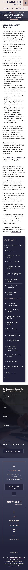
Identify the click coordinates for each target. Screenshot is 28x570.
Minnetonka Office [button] (14, 487)
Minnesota (18, 217)
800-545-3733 (21, 8)
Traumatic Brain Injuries (12, 330)
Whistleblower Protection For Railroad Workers (12, 348)
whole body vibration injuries (12, 181)
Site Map (15, 562)
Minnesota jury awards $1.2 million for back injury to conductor (14, 160)
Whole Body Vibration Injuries (14, 356)
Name (5, 399)
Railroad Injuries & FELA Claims (12, 246)
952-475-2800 (8, 8)
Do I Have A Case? (13, 262)
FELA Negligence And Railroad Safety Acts (14, 274)
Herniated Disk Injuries (11, 293)
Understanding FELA (13, 335)
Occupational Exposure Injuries (12, 304)
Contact (5, 227)
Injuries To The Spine (13, 299)
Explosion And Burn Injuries (13, 267)
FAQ (7, 377)
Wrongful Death (12, 361)
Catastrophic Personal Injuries (12, 368)
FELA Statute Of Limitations (12, 287)
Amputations (11, 251)
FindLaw (18, 566)
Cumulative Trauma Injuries (13, 256)
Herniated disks (9, 116)
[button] (25, 3)
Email (5, 416)
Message (6, 425)
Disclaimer (6, 441)
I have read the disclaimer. (15, 445)
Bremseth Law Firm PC (16, 557)
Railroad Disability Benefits (12, 311)
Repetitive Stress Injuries (12, 323)
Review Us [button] (14, 552)
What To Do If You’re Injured (13, 341)
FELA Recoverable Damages (13, 280)
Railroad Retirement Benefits (13, 317)
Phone (5, 408)
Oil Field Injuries (11, 373)
